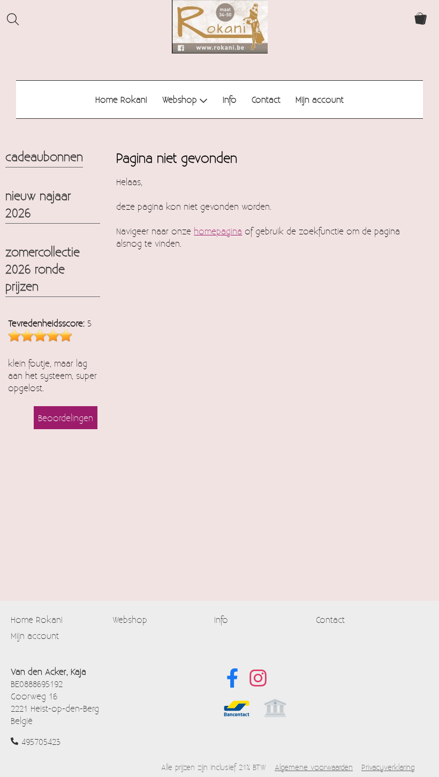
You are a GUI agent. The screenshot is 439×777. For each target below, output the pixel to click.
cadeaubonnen (44, 156)
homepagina (218, 231)
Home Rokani (121, 99)
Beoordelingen (65, 418)
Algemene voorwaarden (314, 767)
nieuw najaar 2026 (38, 204)
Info (230, 99)
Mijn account (320, 99)
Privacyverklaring (387, 767)
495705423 (40, 741)
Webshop (179, 99)
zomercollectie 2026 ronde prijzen (42, 268)
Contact (266, 99)
